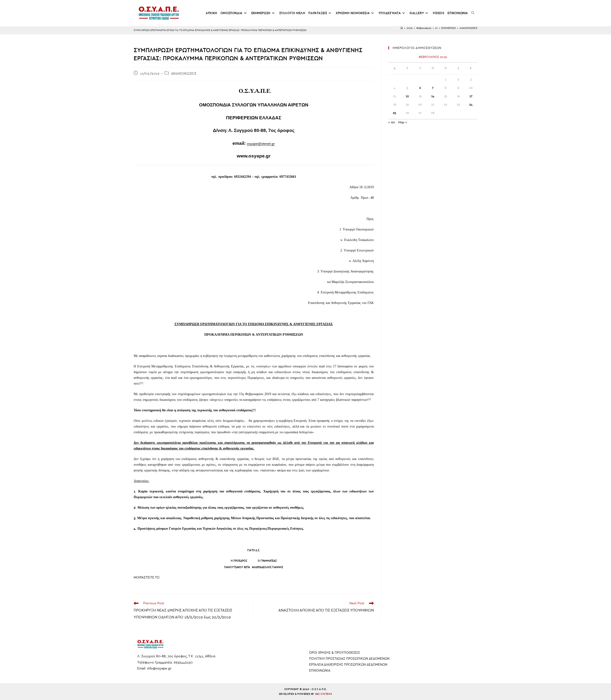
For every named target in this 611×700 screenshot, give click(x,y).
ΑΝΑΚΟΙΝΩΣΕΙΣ (468, 28)
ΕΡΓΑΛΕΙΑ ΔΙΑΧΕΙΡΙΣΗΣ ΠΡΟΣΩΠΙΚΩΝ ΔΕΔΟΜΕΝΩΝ (348, 665)
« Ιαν (391, 122)
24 (471, 104)
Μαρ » (402, 122)
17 (470, 96)
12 (407, 96)
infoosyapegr (159, 668)
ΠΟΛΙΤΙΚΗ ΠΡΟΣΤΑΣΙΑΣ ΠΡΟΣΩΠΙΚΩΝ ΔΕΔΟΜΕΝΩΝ (349, 659)
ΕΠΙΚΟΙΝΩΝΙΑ (319, 671)
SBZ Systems (323, 694)
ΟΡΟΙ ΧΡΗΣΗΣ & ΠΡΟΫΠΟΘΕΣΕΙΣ (334, 653)
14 (432, 96)
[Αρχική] (401, 28)
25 (394, 113)
